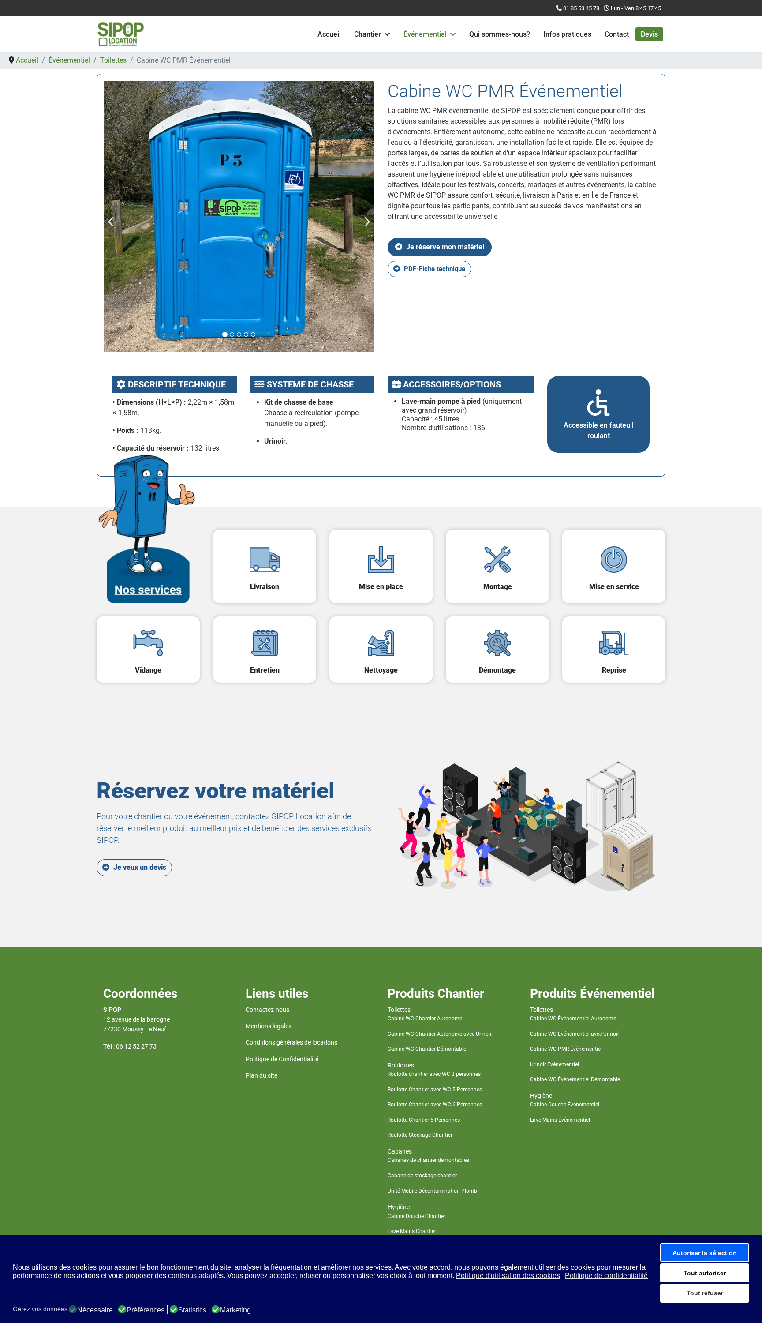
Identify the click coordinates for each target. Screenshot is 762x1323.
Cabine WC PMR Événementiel (566, 1049)
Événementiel (425, 34)
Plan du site (261, 1075)
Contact (617, 34)
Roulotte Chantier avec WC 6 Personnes (435, 1104)
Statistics (192, 1310)
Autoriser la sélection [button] (704, 1252)
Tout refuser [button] (705, 1293)
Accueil (329, 34)
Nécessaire (95, 1310)
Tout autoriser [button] (705, 1273)
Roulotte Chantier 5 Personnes (424, 1120)
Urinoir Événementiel (554, 1064)
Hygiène (399, 1206)
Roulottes (401, 1065)
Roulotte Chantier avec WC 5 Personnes (435, 1089)
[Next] (365, 216)
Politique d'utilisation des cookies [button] (508, 1275)
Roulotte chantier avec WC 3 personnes (434, 1074)
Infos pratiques (567, 34)
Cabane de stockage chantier (422, 1176)
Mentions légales (268, 1026)
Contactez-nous (267, 1009)
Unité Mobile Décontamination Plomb (432, 1191)
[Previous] (112, 216)
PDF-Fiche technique (433, 269)
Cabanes (400, 1151)
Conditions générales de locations (291, 1042)
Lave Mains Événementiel (560, 1120)
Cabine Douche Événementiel (564, 1104)
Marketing (235, 1310)
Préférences (145, 1310)
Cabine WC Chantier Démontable (427, 1049)
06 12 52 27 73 (136, 1046)
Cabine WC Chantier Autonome (425, 1018)
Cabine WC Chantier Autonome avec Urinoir (440, 1034)
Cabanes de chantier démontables (428, 1160)
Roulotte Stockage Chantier (420, 1135)
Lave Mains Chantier (412, 1231)
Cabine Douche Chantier (416, 1216)
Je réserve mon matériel (444, 247)
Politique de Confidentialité (282, 1059)
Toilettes (399, 1009)
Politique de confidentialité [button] (606, 1275)
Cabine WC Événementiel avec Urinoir (574, 1034)
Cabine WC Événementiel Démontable (575, 1079)
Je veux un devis (139, 867)
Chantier (367, 34)
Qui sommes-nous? (499, 34)
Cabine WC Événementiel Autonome (573, 1018)
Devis (649, 34)
